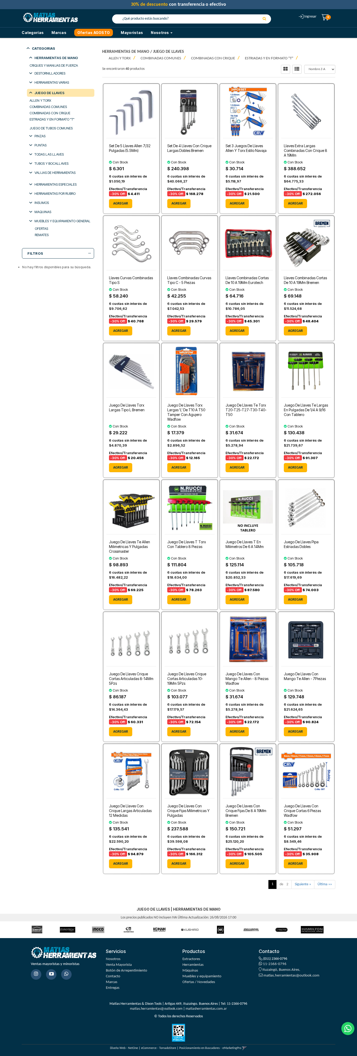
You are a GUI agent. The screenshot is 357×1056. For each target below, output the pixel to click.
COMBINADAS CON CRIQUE (50, 113)
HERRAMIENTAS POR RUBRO (55, 193)
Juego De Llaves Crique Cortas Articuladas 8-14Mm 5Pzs (131, 679)
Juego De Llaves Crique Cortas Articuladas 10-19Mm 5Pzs (186, 679)
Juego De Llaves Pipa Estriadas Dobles (301, 544)
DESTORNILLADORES (49, 73)
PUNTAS (40, 145)
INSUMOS (41, 203)
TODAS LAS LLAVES (49, 154)
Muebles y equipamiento (201, 976)
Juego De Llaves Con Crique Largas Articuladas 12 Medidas (130, 811)
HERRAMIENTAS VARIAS (51, 82)
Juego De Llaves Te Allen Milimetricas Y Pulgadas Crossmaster (129, 546)
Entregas (112, 988)
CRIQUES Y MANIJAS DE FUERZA (54, 65)
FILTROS (35, 253)
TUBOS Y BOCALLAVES (51, 163)
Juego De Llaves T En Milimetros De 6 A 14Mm (245, 544)
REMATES (42, 235)
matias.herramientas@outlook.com (291, 976)
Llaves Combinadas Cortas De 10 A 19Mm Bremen (305, 280)
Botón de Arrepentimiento (126, 971)
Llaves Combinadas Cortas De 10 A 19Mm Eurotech (247, 280)
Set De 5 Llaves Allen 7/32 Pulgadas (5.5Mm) (130, 148)
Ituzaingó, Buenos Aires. (281, 970)
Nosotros (113, 959)
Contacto (113, 976)
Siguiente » (303, 884)
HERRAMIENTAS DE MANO (56, 58)
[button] (244, 1048)
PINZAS (39, 136)
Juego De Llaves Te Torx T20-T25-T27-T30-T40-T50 (246, 410)
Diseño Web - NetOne (124, 1048)
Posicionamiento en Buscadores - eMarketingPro (210, 1048)
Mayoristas (132, 32)
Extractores (191, 959)
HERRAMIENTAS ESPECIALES (55, 184)
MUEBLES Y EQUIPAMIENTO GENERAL (62, 221)
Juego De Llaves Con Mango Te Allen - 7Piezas (305, 676)
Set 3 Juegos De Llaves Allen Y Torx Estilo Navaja (246, 148)
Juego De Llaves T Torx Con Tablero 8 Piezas (186, 544)
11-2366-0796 (274, 964)
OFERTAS (41, 228)
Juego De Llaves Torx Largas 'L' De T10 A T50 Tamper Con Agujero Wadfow (186, 412)
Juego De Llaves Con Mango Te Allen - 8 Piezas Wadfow (247, 679)
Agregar (120, 204)
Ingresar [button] (310, 17)
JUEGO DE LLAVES (49, 93)
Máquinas (190, 971)
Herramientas (193, 965)
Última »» (325, 884)
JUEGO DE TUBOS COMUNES (51, 128)
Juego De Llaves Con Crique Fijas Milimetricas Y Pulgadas (188, 811)
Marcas (58, 32)
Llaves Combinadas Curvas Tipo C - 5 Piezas (189, 280)
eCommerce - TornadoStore (158, 1048)
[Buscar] (264, 19)
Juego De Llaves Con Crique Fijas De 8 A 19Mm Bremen (246, 811)
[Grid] (285, 69)
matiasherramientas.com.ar (206, 1009)
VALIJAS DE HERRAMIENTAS (55, 172)
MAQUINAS (42, 212)
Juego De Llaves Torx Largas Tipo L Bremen (127, 407)
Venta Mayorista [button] (119, 965)
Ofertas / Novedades (198, 982)
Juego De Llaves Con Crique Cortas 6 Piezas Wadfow (302, 811)
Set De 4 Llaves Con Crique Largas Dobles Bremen (189, 148)
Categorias (43, 48)
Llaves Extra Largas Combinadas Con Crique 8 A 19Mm (305, 150)
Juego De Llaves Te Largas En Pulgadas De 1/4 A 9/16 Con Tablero (306, 410)
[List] (297, 69)
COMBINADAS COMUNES (48, 107)
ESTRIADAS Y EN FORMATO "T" (52, 119)
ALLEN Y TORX (40, 100)
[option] (23, 929)
